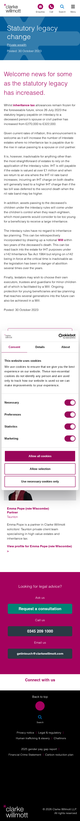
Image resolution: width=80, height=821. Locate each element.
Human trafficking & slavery (33, 738)
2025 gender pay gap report (39, 749)
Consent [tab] (14, 347)
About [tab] (65, 347)
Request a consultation (40, 608)
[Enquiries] (40, 6)
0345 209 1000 (40, 631)
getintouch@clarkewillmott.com (40, 653)
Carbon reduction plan (59, 754)
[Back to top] (40, 706)
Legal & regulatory (49, 732)
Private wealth (16, 45)
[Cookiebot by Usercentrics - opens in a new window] (59, 336)
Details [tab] (40, 347)
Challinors (60, 738)
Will (60, 240)
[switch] (70, 414)
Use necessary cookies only (40, 481)
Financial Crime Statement (25, 754)
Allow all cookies (40, 456)
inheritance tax (24, 105)
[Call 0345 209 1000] (51, 6)
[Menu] (73, 6)
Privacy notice (25, 732)
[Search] (62, 6)
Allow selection (40, 468)
